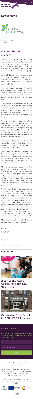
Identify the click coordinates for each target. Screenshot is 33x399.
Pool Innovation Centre (15, 245)
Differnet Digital (25, 379)
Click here (5, 220)
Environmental (13, 365)
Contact (21, 365)
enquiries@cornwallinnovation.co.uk (16, 375)
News (3, 245)
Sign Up (16, 352)
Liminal (11, 379)
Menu (27, 3)
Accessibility (24, 362)
